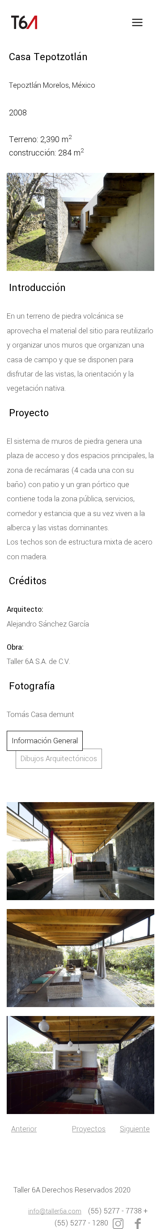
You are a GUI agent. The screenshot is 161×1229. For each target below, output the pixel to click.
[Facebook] (137, 1223)
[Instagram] (118, 1223)
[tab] (45, 740)
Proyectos (89, 1129)
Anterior (24, 1129)
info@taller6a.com (54, 1211)
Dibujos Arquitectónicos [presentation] (59, 759)
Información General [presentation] (45, 741)
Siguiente (135, 1129)
